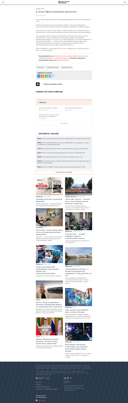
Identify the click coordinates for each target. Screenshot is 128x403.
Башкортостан (66, 67)
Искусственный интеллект (73, 109)
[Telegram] (50, 76)
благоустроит (62, 48)
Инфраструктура (52, 67)
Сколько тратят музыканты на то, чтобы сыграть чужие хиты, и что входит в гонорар (78, 350)
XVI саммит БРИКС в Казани (48, 109)
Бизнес (38, 300)
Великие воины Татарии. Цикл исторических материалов (49, 116)
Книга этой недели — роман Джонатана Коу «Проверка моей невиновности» (49, 202)
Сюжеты (42, 102)
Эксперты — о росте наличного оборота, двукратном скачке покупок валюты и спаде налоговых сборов (49, 235)
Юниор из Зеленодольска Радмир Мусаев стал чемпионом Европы (49, 343)
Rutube (58, 60)
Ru (65, 381)
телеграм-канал (60, 56)
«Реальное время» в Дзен (52, 84)
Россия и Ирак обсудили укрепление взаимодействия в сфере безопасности (64, 138)
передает (56, 41)
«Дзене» (66, 60)
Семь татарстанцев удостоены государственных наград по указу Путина (62, 148)
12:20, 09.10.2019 (40, 15)
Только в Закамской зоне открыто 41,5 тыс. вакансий (77, 238)
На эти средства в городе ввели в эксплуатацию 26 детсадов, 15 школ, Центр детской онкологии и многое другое (78, 276)
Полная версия (41, 395)
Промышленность (71, 196)
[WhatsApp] (46, 76)
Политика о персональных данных (47, 389)
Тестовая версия (41, 397)
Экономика (39, 227)
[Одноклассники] (42, 76)
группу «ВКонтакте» (75, 56)
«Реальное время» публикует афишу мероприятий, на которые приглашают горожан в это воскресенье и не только (78, 314)
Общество (40, 9)
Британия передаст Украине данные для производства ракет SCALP (61, 167)
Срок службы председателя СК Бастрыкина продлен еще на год (59, 157)
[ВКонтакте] (38, 76)
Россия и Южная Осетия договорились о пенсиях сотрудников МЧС (61, 153)
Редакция (39, 382)
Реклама (38, 384)
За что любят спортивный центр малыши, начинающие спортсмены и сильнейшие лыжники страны (77, 204)
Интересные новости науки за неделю (48, 271)
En (69, 382)
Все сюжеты (65, 123)
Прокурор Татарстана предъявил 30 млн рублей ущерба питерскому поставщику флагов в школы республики (49, 307)
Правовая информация (43, 387)
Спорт (38, 336)
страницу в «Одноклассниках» (56, 58)
